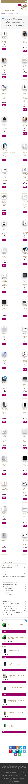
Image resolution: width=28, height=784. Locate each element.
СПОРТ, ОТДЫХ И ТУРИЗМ (8, 610)
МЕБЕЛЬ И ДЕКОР (6, 606)
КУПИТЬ (4, 105)
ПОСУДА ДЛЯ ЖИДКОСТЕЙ (10, 582)
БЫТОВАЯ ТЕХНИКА (7, 567)
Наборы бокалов (8, 592)
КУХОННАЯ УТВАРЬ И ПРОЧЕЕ (11, 603)
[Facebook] (14, 747)
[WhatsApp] (19, 754)
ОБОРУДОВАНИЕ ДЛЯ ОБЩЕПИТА (10, 565)
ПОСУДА (4, 574)
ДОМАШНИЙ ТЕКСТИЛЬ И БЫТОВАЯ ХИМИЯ (13, 572)
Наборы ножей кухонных (10, 596)
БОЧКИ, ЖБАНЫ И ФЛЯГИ (9, 601)
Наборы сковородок (9, 588)
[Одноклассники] (17, 747)
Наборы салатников (9, 590)
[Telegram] (24, 751)
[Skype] (14, 751)
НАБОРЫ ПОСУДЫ (8, 586)
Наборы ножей (8, 598)
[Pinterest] (10, 751)
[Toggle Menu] (26, 1)
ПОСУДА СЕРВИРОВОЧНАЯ (10, 584)
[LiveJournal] (17, 751)
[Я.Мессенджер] (20, 751)
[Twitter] (20, 747)
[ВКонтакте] (10, 747)
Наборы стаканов (8, 594)
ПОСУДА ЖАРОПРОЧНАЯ (9, 580)
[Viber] (15, 754)
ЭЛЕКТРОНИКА (6, 569)
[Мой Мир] (24, 747)
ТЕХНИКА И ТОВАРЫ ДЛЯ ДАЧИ (10, 608)
